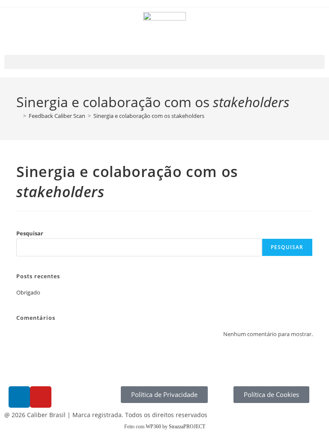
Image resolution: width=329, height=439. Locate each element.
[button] (164, 62)
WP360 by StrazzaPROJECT (175, 427)
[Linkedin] (19, 397)
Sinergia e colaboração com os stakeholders (148, 116)
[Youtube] (40, 397)
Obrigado (28, 292)
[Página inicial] (18, 116)
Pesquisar (29, 233)
